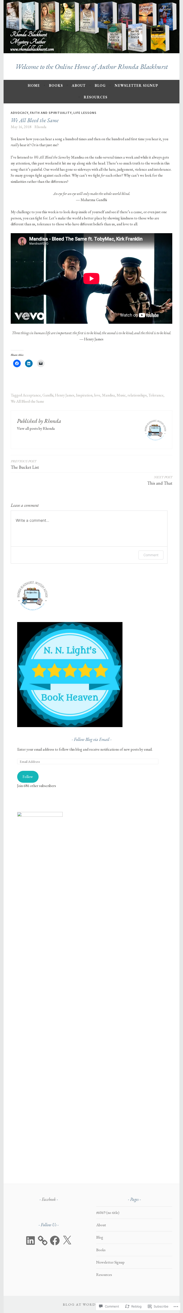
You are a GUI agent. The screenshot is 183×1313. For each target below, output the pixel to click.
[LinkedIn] (30, 1240)
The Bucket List (25, 464)
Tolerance (155, 395)
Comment (150, 555)
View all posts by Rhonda (36, 428)
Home (34, 85)
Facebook (49, 1199)
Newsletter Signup (136, 85)
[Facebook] (55, 1240)
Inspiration (84, 395)
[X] (67, 1240)
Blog (100, 85)
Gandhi (47, 395)
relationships (137, 395)
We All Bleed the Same (27, 401)
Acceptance (32, 395)
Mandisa (108, 395)
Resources (95, 97)
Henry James (64, 395)
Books (56, 85)
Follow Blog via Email (91, 739)
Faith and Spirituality (51, 113)
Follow (28, 776)
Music (121, 395)
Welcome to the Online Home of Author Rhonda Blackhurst (91, 66)
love (97, 395)
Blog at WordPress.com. (91, 1304)
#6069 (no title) (107, 1212)
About (79, 85)
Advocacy (19, 113)
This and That (159, 480)
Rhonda (40, 126)
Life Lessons (85, 113)
